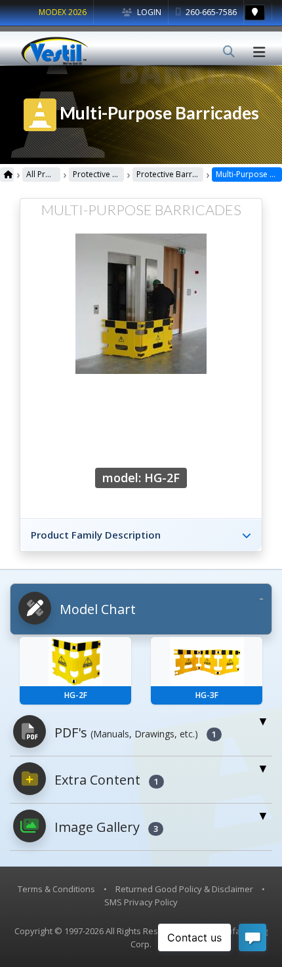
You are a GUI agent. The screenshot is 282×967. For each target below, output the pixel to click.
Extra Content (105, 780)
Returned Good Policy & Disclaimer (184, 889)
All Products (43, 174)
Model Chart (96, 609)
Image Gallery (104, 827)
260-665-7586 (210, 12)
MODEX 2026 (63, 12)
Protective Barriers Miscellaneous (169, 174)
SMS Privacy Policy (141, 902)
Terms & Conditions (56, 889)
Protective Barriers (98, 174)
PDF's (133, 732)
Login (148, 12)
